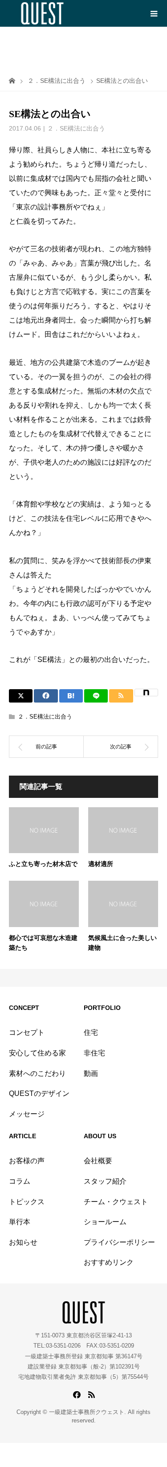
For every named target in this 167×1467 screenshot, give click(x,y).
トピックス (27, 1201)
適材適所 (100, 864)
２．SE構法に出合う (76, 128)
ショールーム (105, 1222)
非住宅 (94, 1053)
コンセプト (27, 1032)
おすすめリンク (109, 1262)
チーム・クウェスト (116, 1201)
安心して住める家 (37, 1053)
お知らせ (23, 1242)
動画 (91, 1073)
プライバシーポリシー (119, 1242)
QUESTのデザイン (39, 1093)
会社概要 (98, 1161)
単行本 (19, 1222)
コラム (19, 1181)
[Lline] (96, 696)
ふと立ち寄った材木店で (43, 864)
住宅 (91, 1032)
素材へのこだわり (37, 1073)
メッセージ (27, 1114)
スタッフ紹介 (105, 1181)
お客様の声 (27, 1161)
